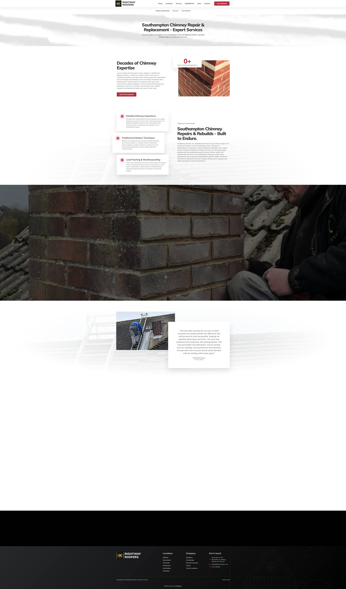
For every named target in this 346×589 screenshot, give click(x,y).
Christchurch (166, 565)
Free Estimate (185, 11)
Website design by (173, 586)
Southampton (167, 568)
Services (179, 3)
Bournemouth (167, 560)
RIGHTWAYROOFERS (128, 3)
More (199, 3)
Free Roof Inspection (192, 563)
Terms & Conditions (191, 568)
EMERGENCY (189, 3)
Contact (207, 3)
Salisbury (165, 557)
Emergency (189, 557)
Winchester (166, 571)
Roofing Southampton (163, 11)
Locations (169, 3)
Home (160, 3)
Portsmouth (166, 563)
